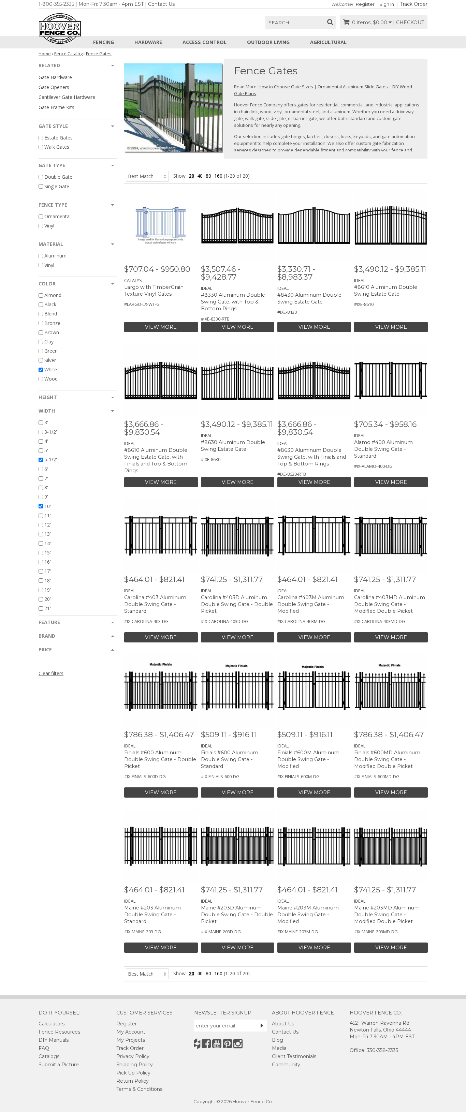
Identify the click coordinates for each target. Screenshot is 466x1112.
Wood (51, 378)
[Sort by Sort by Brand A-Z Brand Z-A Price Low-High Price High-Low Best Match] (147, 176)
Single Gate (56, 186)
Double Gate (58, 177)
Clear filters (51, 673)
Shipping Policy (134, 1065)
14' (47, 543)
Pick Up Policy (133, 1073)
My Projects (130, 1040)
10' (47, 506)
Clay (49, 341)
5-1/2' (50, 460)
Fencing (103, 42)
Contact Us (161, 4)
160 (218, 176)
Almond (52, 295)
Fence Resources (59, 1032)
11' (47, 515)
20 (191, 176)
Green (51, 351)
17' (47, 571)
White (50, 369)
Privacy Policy (132, 1056)
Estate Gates (58, 137)
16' (47, 562)
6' (46, 469)
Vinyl (49, 225)
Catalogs (49, 1056)
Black (50, 304)
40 (200, 176)
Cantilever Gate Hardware (67, 97)
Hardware (148, 42)
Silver (50, 360)
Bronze (52, 323)
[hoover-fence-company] (197, 1043)
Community (286, 1065)
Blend (50, 314)
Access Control (205, 42)
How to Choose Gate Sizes (286, 87)
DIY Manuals (54, 1040)
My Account (130, 1032)
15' (47, 552)
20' (47, 599)
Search (278, 22)
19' (47, 590)
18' (47, 580)
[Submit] (262, 1025)
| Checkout (408, 22)
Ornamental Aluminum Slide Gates (353, 87)
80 (208, 176)
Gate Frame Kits (56, 107)
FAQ (44, 1048)
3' (46, 422)
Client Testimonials (294, 1056)
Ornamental (57, 216)
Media (279, 1048)
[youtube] (216, 1043)
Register (365, 4)
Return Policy (132, 1081)
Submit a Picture (59, 1065)
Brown (51, 332)
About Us (283, 1024)
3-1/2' (50, 432)
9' (46, 497)
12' (47, 524)
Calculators (51, 1024)
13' (47, 534)
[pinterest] (227, 1043)
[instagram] (238, 1043)
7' (46, 478)
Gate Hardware (55, 77)
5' (46, 450)
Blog (277, 1040)
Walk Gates (56, 147)
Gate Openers (54, 87)
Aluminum (55, 256)
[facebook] (206, 1043)
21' (47, 608)
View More (161, 327)
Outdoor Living (268, 42)
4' (46, 441)
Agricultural (328, 42)
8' (46, 487)
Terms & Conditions (139, 1089)
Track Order (413, 4)
